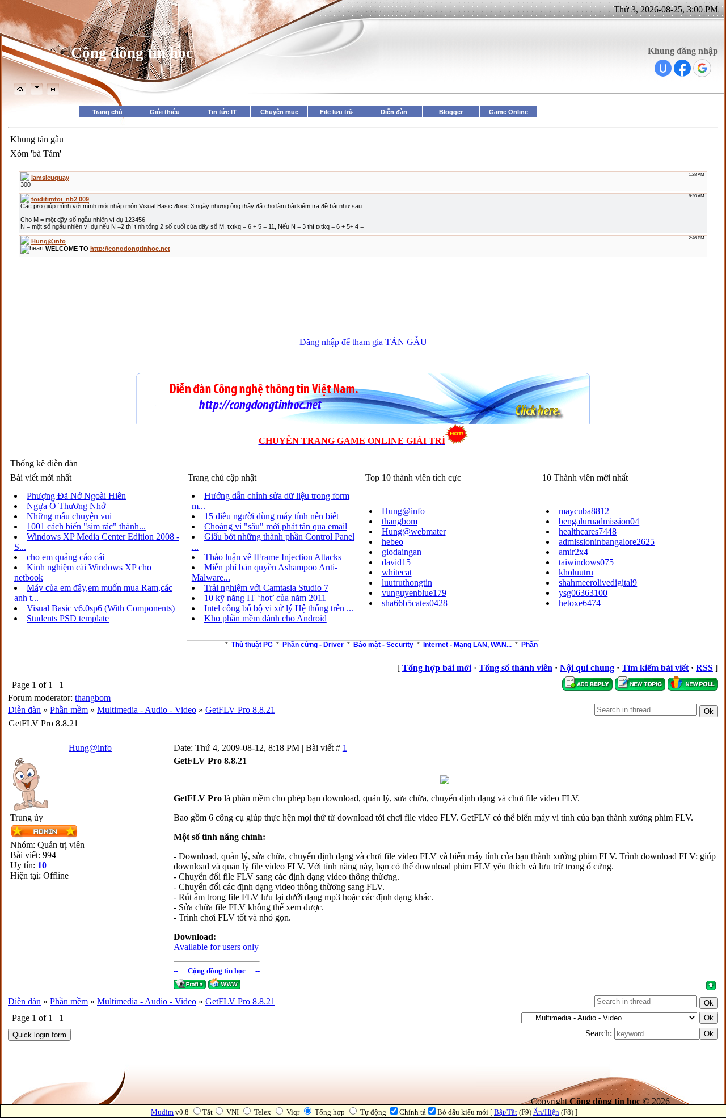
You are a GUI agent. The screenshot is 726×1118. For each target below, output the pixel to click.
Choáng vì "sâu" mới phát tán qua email (275, 526)
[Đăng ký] (37, 91)
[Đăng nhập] (53, 91)
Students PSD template (68, 618)
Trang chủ (107, 111)
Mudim (162, 1112)
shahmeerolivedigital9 (598, 582)
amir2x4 (573, 552)
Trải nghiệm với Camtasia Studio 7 (266, 587)
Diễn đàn (394, 111)
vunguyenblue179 (414, 593)
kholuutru (576, 572)
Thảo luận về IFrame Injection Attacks (272, 557)
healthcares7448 (588, 531)
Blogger (451, 111)
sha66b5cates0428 (415, 603)
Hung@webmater (414, 531)
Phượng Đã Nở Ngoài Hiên (76, 496)
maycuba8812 (584, 511)
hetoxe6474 (580, 603)
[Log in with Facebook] (682, 68)
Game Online (508, 111)
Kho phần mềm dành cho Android (265, 618)
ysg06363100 (583, 593)
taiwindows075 (586, 562)
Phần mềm (69, 709)
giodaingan (401, 552)
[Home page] (224, 983)
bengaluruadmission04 (599, 521)
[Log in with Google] (702, 68)
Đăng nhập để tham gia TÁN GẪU (363, 342)
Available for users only (216, 947)
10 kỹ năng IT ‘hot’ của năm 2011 (265, 598)
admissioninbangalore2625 (607, 542)
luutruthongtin (407, 582)
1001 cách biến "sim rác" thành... (86, 526)
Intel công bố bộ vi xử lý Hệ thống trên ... (278, 608)
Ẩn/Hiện (546, 1112)
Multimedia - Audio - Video (146, 709)
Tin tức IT (222, 111)
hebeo (392, 542)
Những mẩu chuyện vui (69, 516)
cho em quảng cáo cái (65, 557)
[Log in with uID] (663, 68)
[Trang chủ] (20, 91)
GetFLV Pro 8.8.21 (240, 709)
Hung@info (403, 511)
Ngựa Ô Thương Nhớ (66, 506)
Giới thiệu (165, 111)
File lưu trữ (336, 111)
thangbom (399, 521)
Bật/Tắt (505, 1112)
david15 (396, 562)
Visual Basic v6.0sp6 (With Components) (101, 608)
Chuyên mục (279, 111)
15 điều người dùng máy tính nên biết (271, 516)
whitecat (397, 572)
